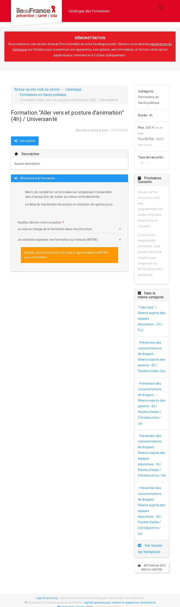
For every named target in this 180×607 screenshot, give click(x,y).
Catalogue (73, 89)
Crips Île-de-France (47, 598)
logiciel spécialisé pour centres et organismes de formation (120, 602)
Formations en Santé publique (43, 95)
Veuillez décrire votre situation (39, 222)
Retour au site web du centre (37, 89)
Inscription (27, 141)
